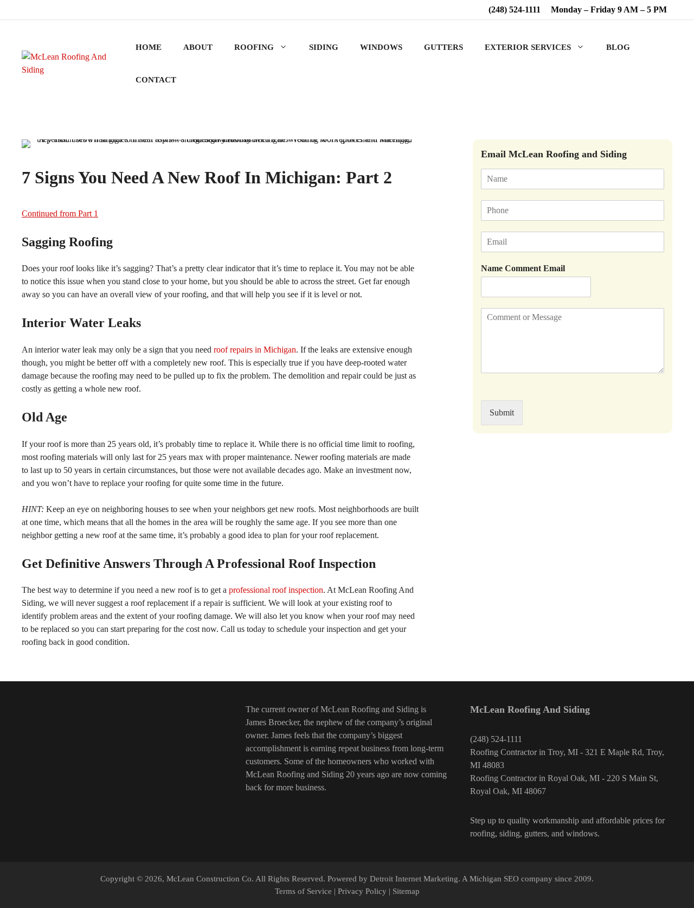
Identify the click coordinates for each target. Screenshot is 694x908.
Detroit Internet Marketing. (415, 878)
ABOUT (198, 47)
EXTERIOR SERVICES (528, 47)
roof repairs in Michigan (255, 349)
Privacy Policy (362, 891)
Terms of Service (303, 891)
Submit (502, 412)
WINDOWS (381, 47)
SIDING (323, 47)
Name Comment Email (523, 268)
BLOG (618, 47)
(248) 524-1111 (515, 9)
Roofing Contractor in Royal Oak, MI (535, 778)
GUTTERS (443, 47)
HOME (149, 47)
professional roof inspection (276, 589)
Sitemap (406, 891)
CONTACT (156, 79)
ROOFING (254, 47)
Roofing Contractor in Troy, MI (524, 752)
